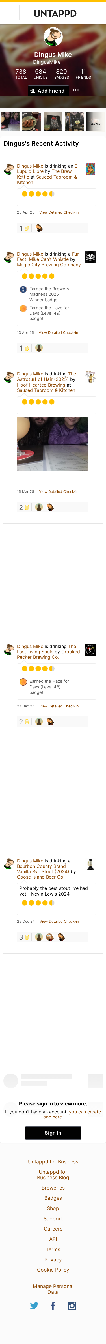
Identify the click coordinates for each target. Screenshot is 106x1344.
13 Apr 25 (25, 333)
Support (53, 1218)
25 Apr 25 (25, 212)
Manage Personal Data (53, 1289)
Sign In (53, 1133)
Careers (53, 1229)
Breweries (53, 1188)
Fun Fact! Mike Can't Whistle (48, 256)
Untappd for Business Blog (53, 1174)
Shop (53, 1208)
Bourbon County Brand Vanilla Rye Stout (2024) (43, 868)
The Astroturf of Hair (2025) (46, 376)
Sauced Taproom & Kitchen (47, 179)
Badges (53, 1198)
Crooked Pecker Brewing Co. (48, 654)
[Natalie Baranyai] (39, 228)
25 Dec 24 (26, 922)
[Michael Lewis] (39, 348)
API (53, 1239)
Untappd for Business (53, 1162)
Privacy (53, 1260)
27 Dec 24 (25, 706)
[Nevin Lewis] (50, 937)
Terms (53, 1249)
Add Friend (51, 91)
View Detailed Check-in (59, 212)
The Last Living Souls (46, 648)
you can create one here (72, 1114)
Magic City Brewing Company (49, 264)
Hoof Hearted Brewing (41, 385)
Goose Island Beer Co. (40, 877)
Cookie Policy (53, 1270)
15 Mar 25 (25, 492)
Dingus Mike (30, 166)
